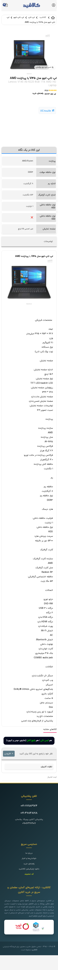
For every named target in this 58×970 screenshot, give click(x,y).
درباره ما (29, 853)
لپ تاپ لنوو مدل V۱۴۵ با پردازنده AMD (33, 78)
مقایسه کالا (45, 110)
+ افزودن (8, 753)
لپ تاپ (31, 17)
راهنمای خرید (29, 863)
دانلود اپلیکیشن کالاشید (29, 869)
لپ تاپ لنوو (19, 17)
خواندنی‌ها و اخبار (29, 858)
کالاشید (53, 17)
